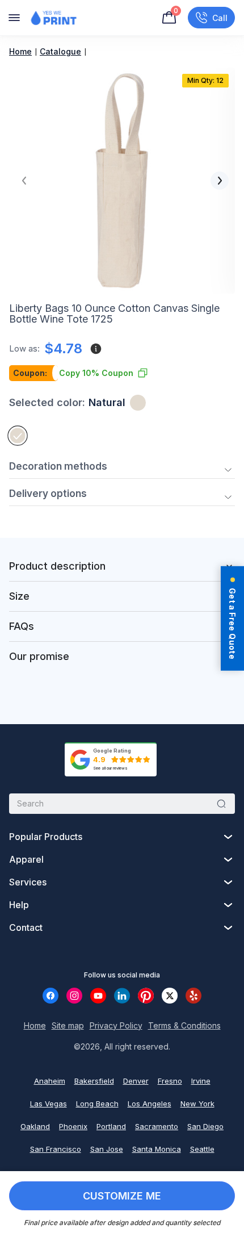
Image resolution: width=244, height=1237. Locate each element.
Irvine (201, 1080)
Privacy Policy (116, 1025)
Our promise (39, 656)
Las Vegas (48, 1103)
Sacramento (156, 1126)
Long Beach (97, 1103)
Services (28, 882)
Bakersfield (94, 1080)
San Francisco (55, 1149)
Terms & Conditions (184, 1025)
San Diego (205, 1126)
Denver (136, 1080)
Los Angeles (149, 1103)
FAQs (21, 626)
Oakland (35, 1126)
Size (19, 596)
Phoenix (73, 1126)
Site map (68, 1025)
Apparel (26, 859)
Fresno (170, 1080)
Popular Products (45, 836)
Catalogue (60, 51)
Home (20, 51)
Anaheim (49, 1080)
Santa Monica (156, 1149)
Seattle (202, 1149)
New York (197, 1103)
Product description (57, 566)
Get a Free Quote (232, 623)
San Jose (106, 1149)
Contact (26, 927)
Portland (111, 1126)
